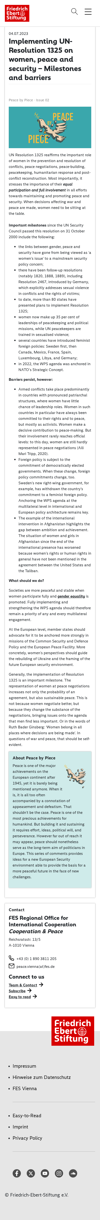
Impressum (24, 1066)
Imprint (20, 1127)
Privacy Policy (27, 1138)
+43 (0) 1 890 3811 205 (37, 958)
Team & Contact (23, 985)
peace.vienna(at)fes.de (36, 966)
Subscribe (17, 991)
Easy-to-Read (27, 1115)
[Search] (75, 11)
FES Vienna (25, 1088)
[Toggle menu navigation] (88, 11)
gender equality (71, 596)
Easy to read (20, 996)
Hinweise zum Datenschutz (42, 1077)
